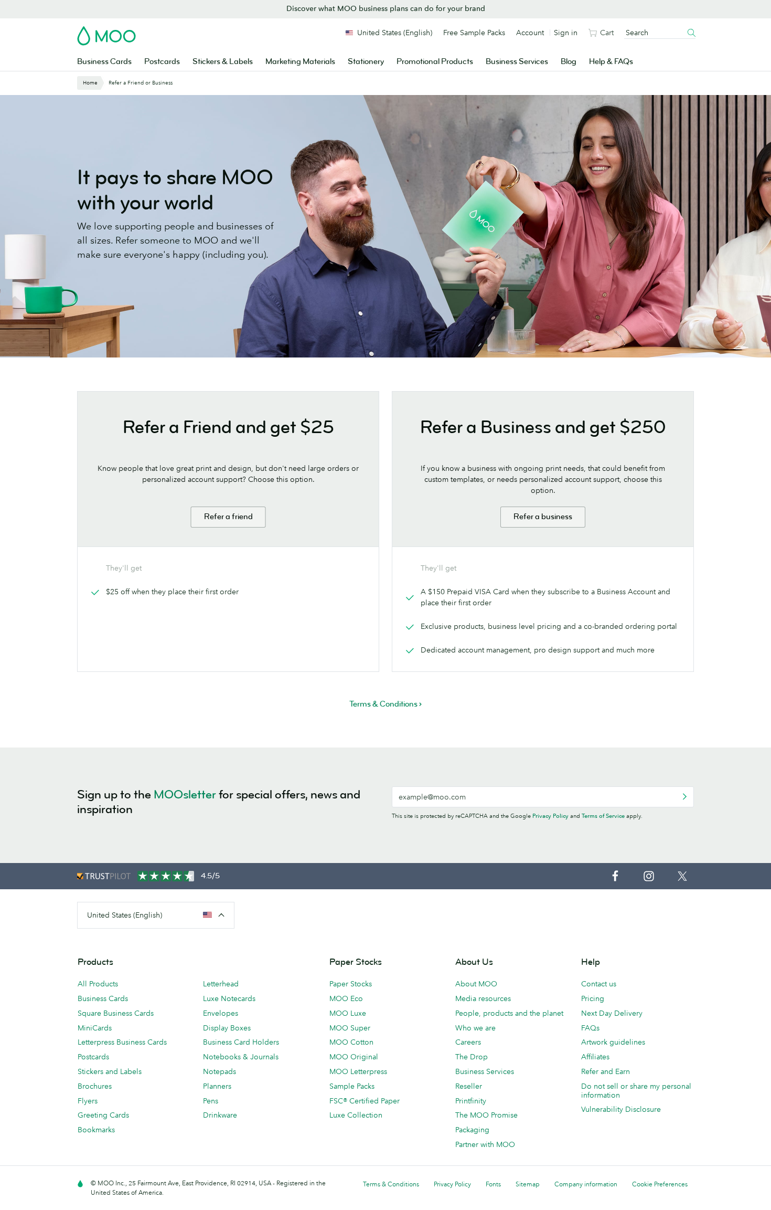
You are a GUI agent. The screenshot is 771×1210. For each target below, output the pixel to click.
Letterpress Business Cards (122, 1042)
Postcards (162, 62)
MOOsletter (185, 794)
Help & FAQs (611, 62)
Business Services (517, 62)
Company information (585, 1184)
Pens (210, 1101)
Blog (568, 62)
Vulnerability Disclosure (621, 1109)
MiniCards (95, 1028)
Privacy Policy (550, 815)
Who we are (475, 1028)
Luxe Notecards (229, 998)
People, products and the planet (509, 1013)
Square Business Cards (116, 1013)
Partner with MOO (485, 1144)
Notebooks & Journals (241, 1056)
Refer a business (542, 517)
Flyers (88, 1101)
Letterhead (221, 983)
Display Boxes (227, 1028)
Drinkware (220, 1115)
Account (530, 32)
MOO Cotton (351, 1042)
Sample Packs (351, 1086)
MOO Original (353, 1056)
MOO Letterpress (358, 1071)
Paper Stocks (350, 983)
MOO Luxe (347, 1013)
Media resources (483, 998)
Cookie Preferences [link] (660, 1184)
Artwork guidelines (613, 1042)
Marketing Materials (300, 62)
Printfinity (470, 1101)
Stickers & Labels (222, 62)
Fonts (493, 1184)
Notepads (219, 1071)
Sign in (565, 32)
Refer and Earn (605, 1071)
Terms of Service (603, 815)
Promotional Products (435, 62)
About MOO (476, 983)
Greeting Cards (103, 1115)
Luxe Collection (355, 1115)
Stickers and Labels (110, 1071)
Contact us (598, 983)
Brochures (95, 1086)
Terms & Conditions (391, 1184)
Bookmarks (96, 1129)
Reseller (468, 1086)
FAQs (590, 1028)
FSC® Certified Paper (364, 1101)
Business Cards (104, 62)
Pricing (592, 998)
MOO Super (349, 1028)
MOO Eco (346, 998)
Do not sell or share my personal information (636, 1090)
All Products (98, 983)
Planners (217, 1086)
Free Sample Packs (474, 32)
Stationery (366, 62)
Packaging (472, 1129)
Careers (468, 1042)
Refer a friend (228, 517)
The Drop (471, 1056)
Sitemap (528, 1184)
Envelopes (220, 1013)
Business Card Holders (241, 1042)
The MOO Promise (486, 1115)
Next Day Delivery (611, 1013)
